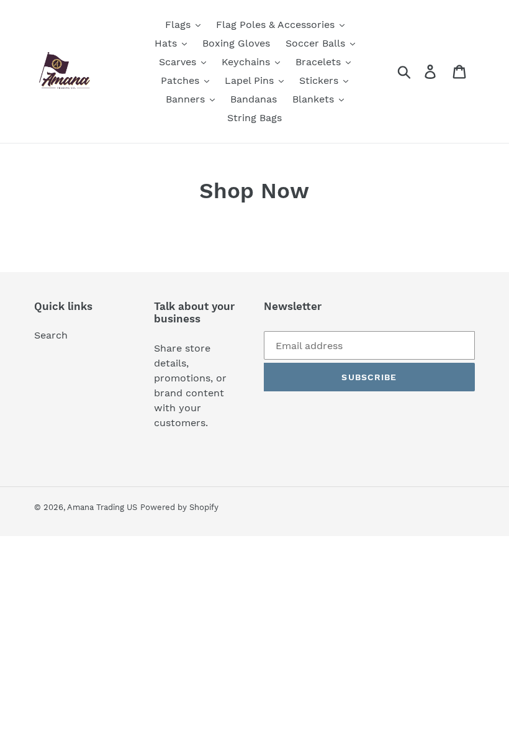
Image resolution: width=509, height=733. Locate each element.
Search (51, 335)
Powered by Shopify (179, 507)
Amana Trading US (102, 507)
